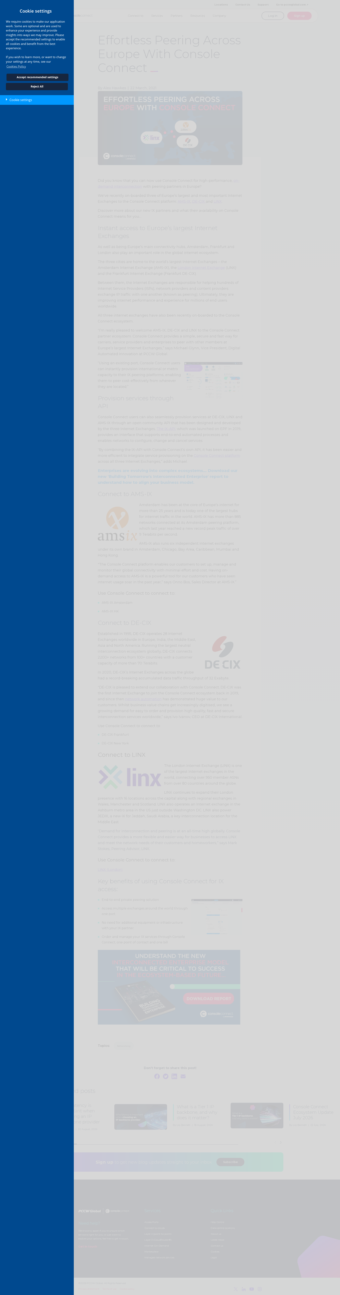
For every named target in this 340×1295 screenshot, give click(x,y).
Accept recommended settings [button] (37, 77)
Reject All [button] (37, 86)
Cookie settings (20, 100)
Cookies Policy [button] (16, 66)
